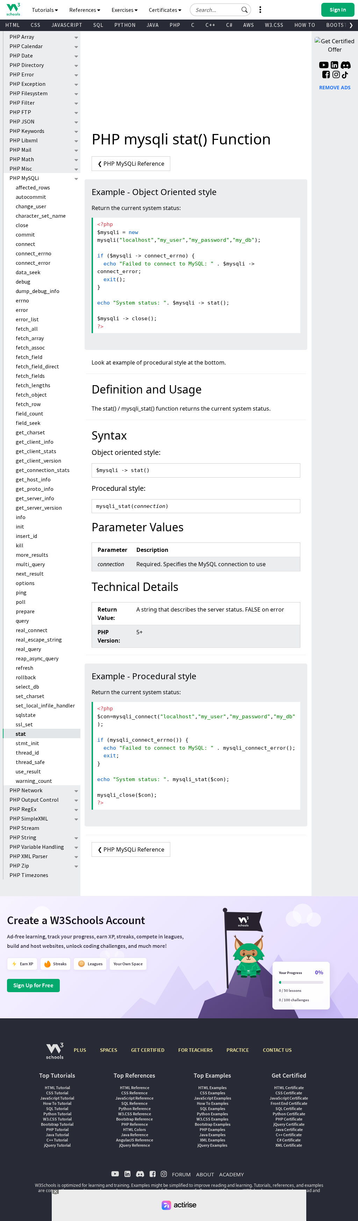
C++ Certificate (289, 1134)
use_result (28, 771)
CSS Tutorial (57, 1092)
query (22, 620)
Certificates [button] (163, 9)
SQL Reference (134, 1103)
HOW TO (304, 25)
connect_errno (33, 253)
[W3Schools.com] (54, 1054)
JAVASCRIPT (67, 25)
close (22, 225)
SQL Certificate (288, 1108)
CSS (36, 25)
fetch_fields (30, 375)
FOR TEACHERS (195, 1050)
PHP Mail (20, 149)
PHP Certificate (288, 1119)
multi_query (30, 564)
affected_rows (33, 187)
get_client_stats (36, 451)
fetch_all (27, 328)
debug (23, 281)
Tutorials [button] (43, 9)
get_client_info (34, 441)
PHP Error (21, 74)
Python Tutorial (57, 1113)
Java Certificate (289, 1129)
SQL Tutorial (57, 1108)
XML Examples (212, 1140)
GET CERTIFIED (147, 1050)
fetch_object (31, 394)
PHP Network (25, 790)
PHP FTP (20, 111)
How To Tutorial (57, 1103)
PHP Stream (24, 827)
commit (25, 234)
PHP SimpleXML (28, 818)
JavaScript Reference (134, 1098)
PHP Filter (22, 102)
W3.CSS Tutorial (57, 1119)
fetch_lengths (33, 385)
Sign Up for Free (33, 985)
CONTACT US (277, 1050)
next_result (30, 573)
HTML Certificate (289, 1087)
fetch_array (30, 338)
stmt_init (27, 743)
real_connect (32, 630)
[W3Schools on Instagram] (336, 75)
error (22, 309)
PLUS (80, 1050)
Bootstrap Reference (134, 1119)
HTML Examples (212, 1087)
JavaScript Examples (212, 1098)
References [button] (83, 9)
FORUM (181, 1174)
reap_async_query (37, 658)
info (21, 517)
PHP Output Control (34, 799)
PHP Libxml (23, 140)
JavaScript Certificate (289, 1098)
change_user (31, 206)
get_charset (30, 432)
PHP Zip (19, 865)
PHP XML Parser (28, 856)
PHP (175, 25)
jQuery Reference (134, 1145)
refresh (24, 667)
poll (21, 601)
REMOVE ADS (335, 87)
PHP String (22, 837)
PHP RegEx (22, 809)
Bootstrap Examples (212, 1124)
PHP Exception (27, 83)
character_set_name (41, 215)
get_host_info (33, 479)
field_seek (28, 422)
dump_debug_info (37, 290)
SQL (98, 25)
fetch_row (28, 403)
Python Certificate (289, 1113)
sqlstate (26, 714)
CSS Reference (134, 1092)
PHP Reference (134, 1124)
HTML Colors (134, 1129)
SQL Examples (212, 1108)
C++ (210, 25)
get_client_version (38, 460)
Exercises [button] (123, 9)
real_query (28, 648)
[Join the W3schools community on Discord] (345, 66)
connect (25, 243)
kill (19, 545)
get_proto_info (34, 488)
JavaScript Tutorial (57, 1098)
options (25, 582)
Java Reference (134, 1134)
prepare (25, 611)
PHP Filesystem (28, 93)
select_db (27, 686)
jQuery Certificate (289, 1124)
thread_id (27, 752)
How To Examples (212, 1103)
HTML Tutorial (57, 1087)
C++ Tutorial (57, 1140)
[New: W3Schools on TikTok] (345, 75)
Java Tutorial (57, 1134)
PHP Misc (20, 168)
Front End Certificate (289, 1103)
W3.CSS (274, 25)
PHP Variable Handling (36, 846)
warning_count (34, 780)
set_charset (30, 695)
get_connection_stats (43, 469)
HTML (12, 25)
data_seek (28, 272)
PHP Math (21, 159)
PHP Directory (26, 64)
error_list (27, 319)
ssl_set (24, 724)
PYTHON (125, 25)
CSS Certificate (288, 1092)
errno (22, 300)
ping (21, 592)
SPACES (108, 1050)
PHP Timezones (28, 874)
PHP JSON (22, 121)
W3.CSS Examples (212, 1119)
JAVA (152, 25)
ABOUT (205, 1174)
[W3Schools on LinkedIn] (334, 66)
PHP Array (21, 36)
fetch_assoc (30, 347)
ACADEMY (231, 1174)
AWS (248, 25)
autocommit (31, 196)
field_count (29, 413)
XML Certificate (288, 1145)
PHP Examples (212, 1129)
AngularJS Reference (134, 1140)
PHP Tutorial (57, 1129)
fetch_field (29, 356)
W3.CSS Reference (134, 1113)
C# (229, 25)
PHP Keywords (26, 130)
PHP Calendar (26, 46)
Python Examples (212, 1113)
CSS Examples (212, 1092)
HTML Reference (134, 1087)
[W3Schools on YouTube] (324, 66)
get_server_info (35, 498)
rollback (26, 677)
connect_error (33, 262)
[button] (245, 10)
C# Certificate (289, 1140)
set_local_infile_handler (45, 705)
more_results (32, 554)
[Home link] (13, 9)
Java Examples (212, 1134)
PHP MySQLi (24, 177)
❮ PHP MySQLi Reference (131, 163)
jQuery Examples (212, 1145)
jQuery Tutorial (57, 1145)
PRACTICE (238, 1050)
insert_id (26, 535)
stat (21, 733)
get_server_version (39, 507)
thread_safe (30, 761)
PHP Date (21, 55)
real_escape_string (39, 639)
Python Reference (135, 1108)
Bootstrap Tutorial (57, 1124)
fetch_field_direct (37, 366)
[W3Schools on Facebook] (326, 75)
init (20, 526)
